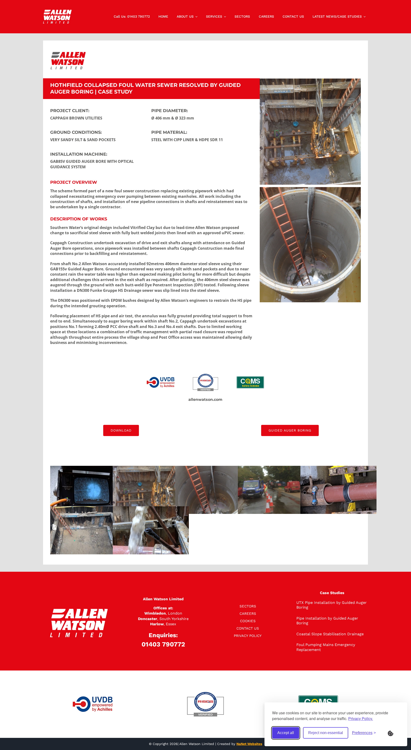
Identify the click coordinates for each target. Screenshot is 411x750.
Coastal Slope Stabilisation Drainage (330, 634)
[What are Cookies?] (394, 732)
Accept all (285, 733)
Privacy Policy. (360, 718)
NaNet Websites (249, 744)
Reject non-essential (325, 733)
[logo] (57, 11)
